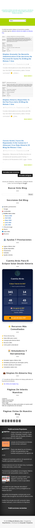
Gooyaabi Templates (26, 523)
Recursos (6, 234)
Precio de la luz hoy (9, 336)
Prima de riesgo (8, 227)
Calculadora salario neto (10, 367)
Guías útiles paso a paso (10, 338)
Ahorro (6, 229)
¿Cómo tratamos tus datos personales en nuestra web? (17, 404)
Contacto (4, 398)
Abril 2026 (8, 218)
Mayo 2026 (8, 220)
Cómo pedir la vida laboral (11, 345)
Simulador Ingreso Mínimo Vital (12, 360)
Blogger (25, 183)
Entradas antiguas (25, 175)
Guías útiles (7, 231)
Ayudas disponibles (9, 248)
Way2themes (6, 523)
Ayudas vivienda (8, 255)
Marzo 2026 (8, 216)
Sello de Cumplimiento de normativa (12, 405)
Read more (27, 76)
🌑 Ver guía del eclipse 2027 (17, 318)
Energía (6, 209)
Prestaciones (7, 250)
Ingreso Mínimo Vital (9, 246)
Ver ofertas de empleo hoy (11, 384)
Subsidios (6, 253)
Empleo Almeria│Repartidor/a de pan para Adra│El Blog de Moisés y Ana (16, 102)
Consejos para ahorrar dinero (12, 340)
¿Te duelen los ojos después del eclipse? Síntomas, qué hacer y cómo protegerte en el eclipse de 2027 (16, 488)
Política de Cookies (7, 401)
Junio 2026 (8, 222)
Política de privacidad (8, 400)
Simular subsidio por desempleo (12, 365)
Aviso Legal (5, 403)
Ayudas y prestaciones (10, 206)
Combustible (7, 211)
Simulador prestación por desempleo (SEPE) (16, 362)
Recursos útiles (8, 342)
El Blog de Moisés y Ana (17, 5)
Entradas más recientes (11, 172)
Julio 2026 (8, 225)
